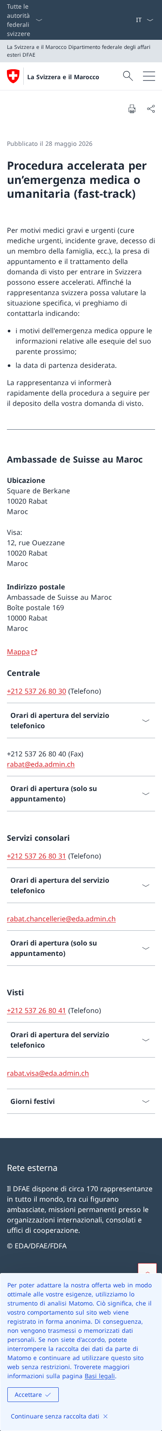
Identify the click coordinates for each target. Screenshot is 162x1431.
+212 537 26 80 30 (36, 691)
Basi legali (100, 1376)
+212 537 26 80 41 (36, 1010)
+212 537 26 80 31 (36, 856)
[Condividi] (150, 108)
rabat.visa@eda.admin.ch (48, 1073)
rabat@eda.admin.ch (41, 764)
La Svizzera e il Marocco (63, 77)
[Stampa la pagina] (131, 108)
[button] (147, 1272)
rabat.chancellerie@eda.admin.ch (61, 918)
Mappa (18, 651)
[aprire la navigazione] (149, 76)
